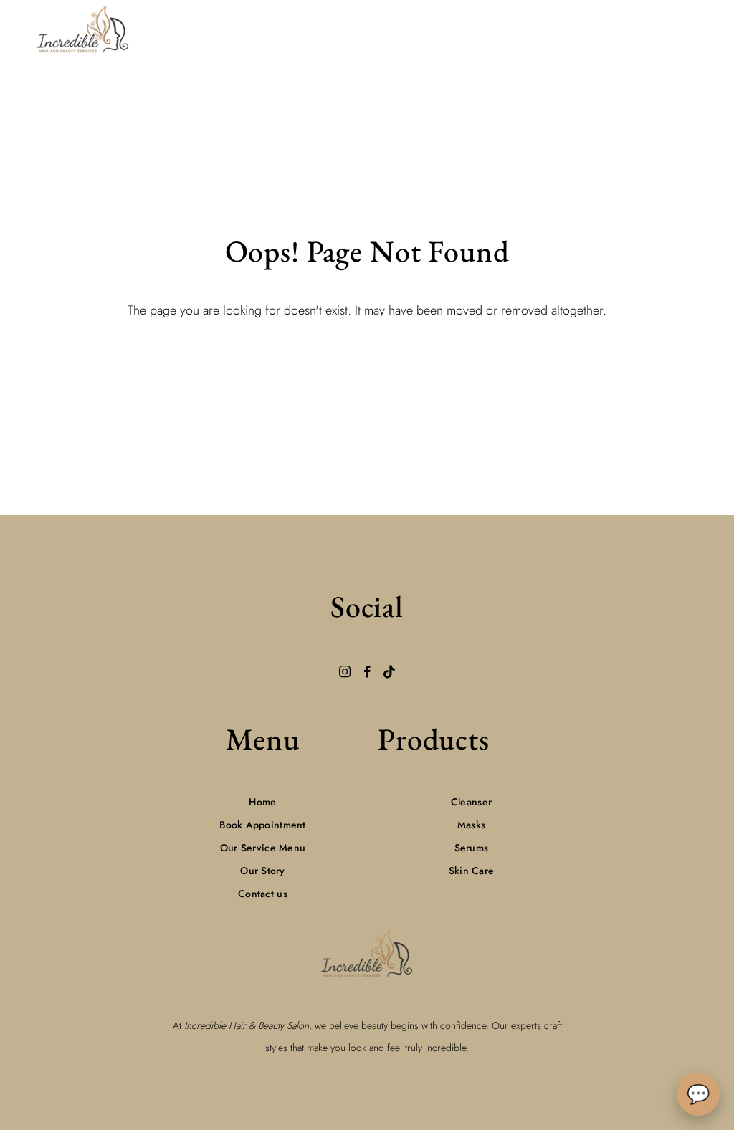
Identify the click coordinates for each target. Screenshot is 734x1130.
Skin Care (472, 870)
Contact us (262, 893)
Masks (471, 825)
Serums (471, 848)
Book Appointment (262, 825)
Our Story (262, 870)
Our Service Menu (262, 848)
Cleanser (471, 802)
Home (262, 802)
